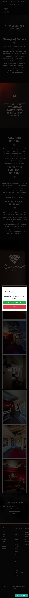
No (14, 306)
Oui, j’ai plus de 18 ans (14, 302)
